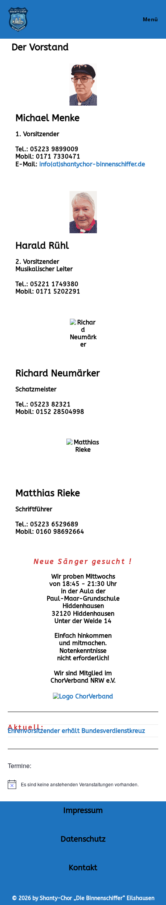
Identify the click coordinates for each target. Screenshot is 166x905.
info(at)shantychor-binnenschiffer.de (92, 164)
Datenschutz (83, 839)
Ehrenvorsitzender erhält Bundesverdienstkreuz (76, 730)
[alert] (83, 784)
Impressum (83, 810)
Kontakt (83, 867)
